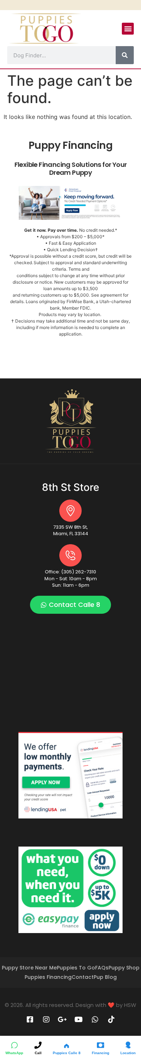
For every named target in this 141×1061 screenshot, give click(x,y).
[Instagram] (46, 1019)
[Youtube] (78, 1019)
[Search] (125, 55)
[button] (128, 29)
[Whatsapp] (95, 1019)
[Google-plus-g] (62, 1019)
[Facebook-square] (30, 1019)
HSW (130, 1005)
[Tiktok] (111, 1019)
